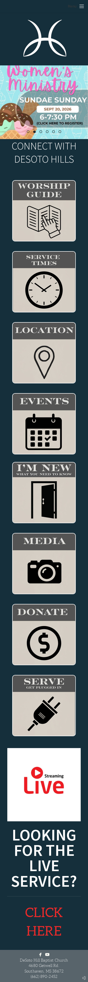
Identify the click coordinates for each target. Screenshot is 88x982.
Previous (6, 102)
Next (82, 102)
